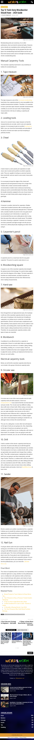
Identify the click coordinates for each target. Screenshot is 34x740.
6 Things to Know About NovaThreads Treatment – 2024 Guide (25, 623)
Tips (2, 725)
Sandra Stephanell (6, 15)
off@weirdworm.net (19, 678)
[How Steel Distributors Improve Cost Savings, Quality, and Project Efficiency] (6, 636)
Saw (14, 614)
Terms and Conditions (13, 737)
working (22, 614)
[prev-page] (16, 648)
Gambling (3, 727)
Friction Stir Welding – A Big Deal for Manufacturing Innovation (17, 641)
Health (2, 722)
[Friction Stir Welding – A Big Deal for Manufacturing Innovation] (17, 636)
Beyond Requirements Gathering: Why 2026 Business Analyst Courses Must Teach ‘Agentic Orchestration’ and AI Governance (27, 643)
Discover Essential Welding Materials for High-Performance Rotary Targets (21, 688)
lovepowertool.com (6, 402)
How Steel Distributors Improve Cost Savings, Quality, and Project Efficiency (5, 642)
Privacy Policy (23, 737)
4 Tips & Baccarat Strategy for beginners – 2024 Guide (8, 622)
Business (6, 5)
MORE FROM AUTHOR (22, 630)
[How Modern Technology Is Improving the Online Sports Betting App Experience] (5, 704)
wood (18, 614)
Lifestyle (3, 720)
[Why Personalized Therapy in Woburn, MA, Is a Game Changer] (5, 697)
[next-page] (18, 648)
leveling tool (28, 126)
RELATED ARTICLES (11, 630)
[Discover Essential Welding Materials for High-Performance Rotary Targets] (5, 689)
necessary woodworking (25, 100)
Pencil (11, 614)
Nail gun (6, 614)
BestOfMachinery (27, 467)
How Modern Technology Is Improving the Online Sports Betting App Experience (21, 703)
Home (2, 5)
